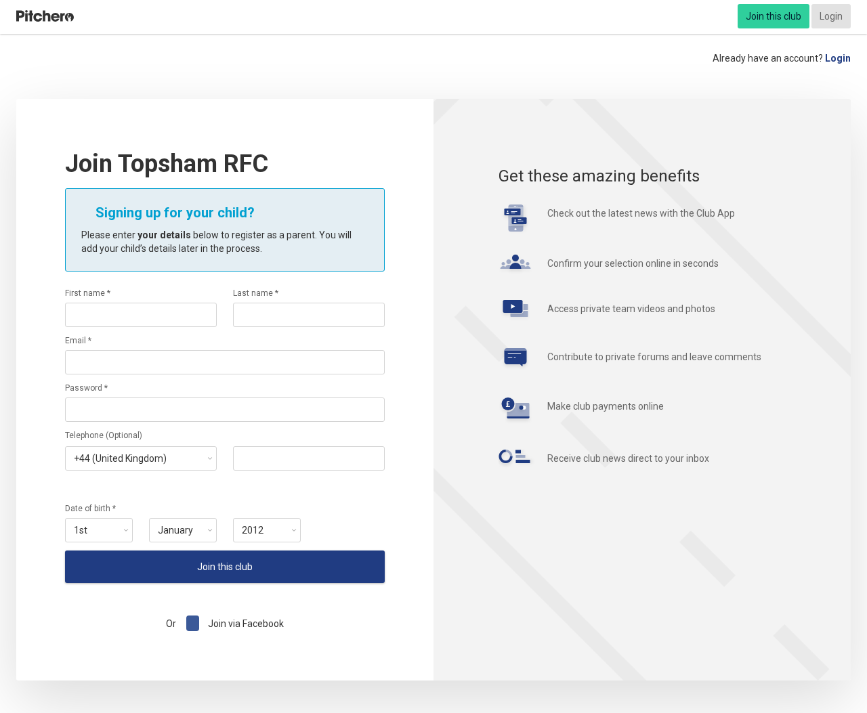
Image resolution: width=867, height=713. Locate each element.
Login (831, 16)
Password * (86, 388)
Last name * (255, 293)
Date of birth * (90, 508)
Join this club (773, 16)
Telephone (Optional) (103, 435)
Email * (78, 340)
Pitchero (45, 16)
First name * (87, 293)
